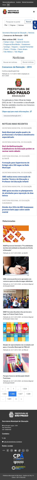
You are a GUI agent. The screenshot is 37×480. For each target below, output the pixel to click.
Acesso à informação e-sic (9, 2)
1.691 (9, 399)
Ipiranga (7, 47)
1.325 (4, 394)
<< (8, 389)
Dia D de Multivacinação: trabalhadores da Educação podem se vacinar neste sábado (18, 148)
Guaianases (26, 44)
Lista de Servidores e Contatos (13, 441)
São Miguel (19, 52)
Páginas (13, 25)
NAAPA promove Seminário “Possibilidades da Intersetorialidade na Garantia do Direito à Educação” (18, 248)
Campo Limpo (9, 42)
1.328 (28, 394)
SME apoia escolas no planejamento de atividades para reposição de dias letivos (17, 193)
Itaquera (15, 47)
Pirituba (13, 49)
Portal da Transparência (27, 2)
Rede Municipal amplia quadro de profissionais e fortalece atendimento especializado (18, 134)
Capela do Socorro (22, 42)
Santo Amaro (22, 49)
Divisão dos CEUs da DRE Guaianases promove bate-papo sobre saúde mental (17, 209)
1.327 (20, 394)
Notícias (21, 25)
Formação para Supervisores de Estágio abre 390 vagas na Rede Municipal (15, 165)
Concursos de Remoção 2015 (12, 116)
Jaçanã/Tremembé (26, 47)
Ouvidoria (18, 2)
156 (4, 438)
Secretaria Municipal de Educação (14, 33)
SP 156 (4, 4)
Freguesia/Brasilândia (12, 44)
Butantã (20, 39)
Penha (6, 49)
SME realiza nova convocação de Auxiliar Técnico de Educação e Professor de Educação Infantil (16, 179)
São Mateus (8, 52)
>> (16, 399)
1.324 (25, 389)
